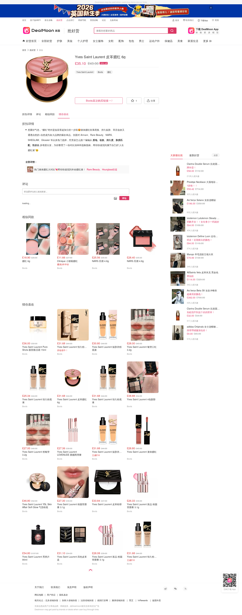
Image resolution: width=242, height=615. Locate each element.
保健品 (169, 41)
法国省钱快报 (87, 600)
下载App (204, 20)
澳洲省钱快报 (118, 600)
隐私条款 (63, 594)
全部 (216, 155)
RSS (185, 588)
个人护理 (82, 41)
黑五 (131, 600)
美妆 (69, 41)
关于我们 (39, 587)
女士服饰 (98, 41)
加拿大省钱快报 (69, 600)
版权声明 (88, 587)
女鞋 (111, 41)
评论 (124, 198)
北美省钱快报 (51, 600)
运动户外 (154, 41)
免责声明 (71, 587)
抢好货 (59, 20)
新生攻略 (49, 20)
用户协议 (51, 594)
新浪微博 (165, 588)
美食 (180, 41)
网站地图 (39, 594)
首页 (24, 20)
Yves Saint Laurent (84, 72)
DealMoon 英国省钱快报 (41, 30)
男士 (141, 41)
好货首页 (31, 41)
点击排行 (70, 20)
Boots (100, 72)
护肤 (59, 41)
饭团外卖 (156, 600)
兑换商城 (114, 20)
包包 (131, 41)
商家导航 (82, 20)
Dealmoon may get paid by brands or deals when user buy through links (67, 609)
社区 (104, 20)
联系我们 (190, 20)
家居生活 (193, 41)
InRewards (143, 600)
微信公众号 (175, 588)
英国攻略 (94, 20)
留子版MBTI (35, 20)
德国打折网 (102, 600)
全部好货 (46, 41)
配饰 (121, 41)
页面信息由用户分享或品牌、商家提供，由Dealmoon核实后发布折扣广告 (67, 605)
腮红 (109, 72)
